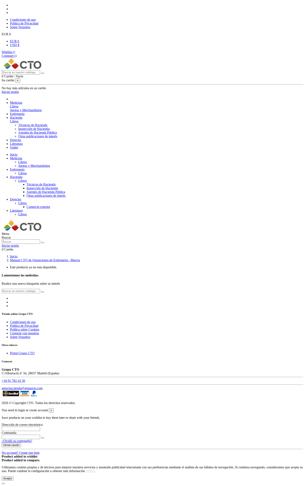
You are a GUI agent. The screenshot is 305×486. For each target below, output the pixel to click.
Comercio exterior (38, 207)
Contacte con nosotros (24, 333)
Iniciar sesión (11, 445)
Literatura (16, 210)
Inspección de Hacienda (34, 129)
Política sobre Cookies (24, 329)
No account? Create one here (21, 452)
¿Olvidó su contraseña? (17, 441)
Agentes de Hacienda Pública (37, 132)
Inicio (13, 154)
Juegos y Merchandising (26, 110)
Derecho (15, 199)
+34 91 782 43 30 (13, 380)
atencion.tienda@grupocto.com (22, 388)
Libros (14, 106)
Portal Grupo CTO (22, 353)
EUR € (14, 41)
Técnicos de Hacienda (32, 125)
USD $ (14, 45)
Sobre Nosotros (20, 27)
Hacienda (16, 177)
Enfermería (17, 169)
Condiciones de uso (23, 19)
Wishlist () (8, 52)
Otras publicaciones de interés (37, 136)
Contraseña (9, 433)
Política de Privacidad (24, 23)
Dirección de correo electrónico (22, 424)
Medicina (16, 158)
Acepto (7, 478)
